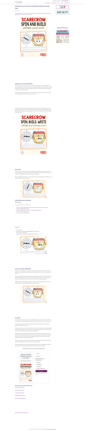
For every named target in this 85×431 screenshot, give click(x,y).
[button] (26, 372)
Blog (55, 0)
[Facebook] (62, 1)
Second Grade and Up (41, 368)
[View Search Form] (69, 2)
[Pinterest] (64, 1)
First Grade (39, 366)
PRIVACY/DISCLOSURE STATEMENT (51, 429)
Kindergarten (39, 364)
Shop (53, 0)
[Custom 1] (69, 1)
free (17, 13)
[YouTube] (67, 1)
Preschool (38, 362)
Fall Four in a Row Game (19, 390)
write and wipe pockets (28, 231)
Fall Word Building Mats (19, 392)
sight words (17, 14)
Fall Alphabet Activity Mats (20, 395)
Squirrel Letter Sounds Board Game (21, 412)
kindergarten (46, 85)
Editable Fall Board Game (20, 387)
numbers (24, 14)
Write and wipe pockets (21, 208)
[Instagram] (66, 1)
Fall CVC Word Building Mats (20, 398)
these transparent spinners (36, 210)
